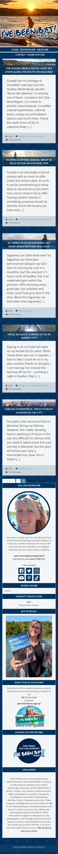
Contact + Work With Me (30, 54)
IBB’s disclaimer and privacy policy (36, 829)
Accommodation (33, 385)
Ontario (29, 219)
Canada (29, 136)
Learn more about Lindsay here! (29, 555)
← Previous (9, 481)
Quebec (22, 136)
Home (15, 49)
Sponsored (38, 136)
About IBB (42, 49)
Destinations (27, 49)
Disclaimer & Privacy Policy (29, 847)
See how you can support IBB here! (29, 558)
